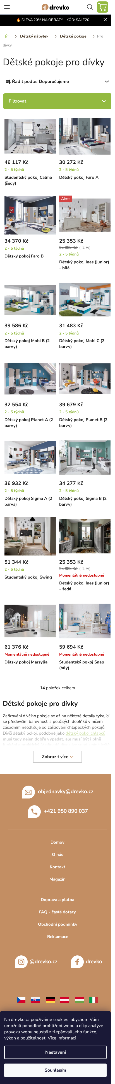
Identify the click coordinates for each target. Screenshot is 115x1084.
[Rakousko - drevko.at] (64, 999)
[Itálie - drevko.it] (93, 999)
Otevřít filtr (57, 101)
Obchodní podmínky (57, 924)
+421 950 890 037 (66, 811)
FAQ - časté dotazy (57, 912)
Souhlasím (55, 1070)
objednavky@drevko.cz (66, 791)
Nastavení (55, 1052)
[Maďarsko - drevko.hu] (79, 999)
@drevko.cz (44, 961)
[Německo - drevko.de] (50, 999)
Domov (57, 842)
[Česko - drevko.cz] (21, 999)
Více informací (62, 1038)
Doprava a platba (57, 899)
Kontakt (57, 867)
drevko (94, 961)
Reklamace (57, 936)
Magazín (57, 879)
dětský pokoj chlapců (85, 733)
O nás (57, 854)
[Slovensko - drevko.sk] (35, 999)
